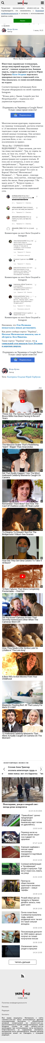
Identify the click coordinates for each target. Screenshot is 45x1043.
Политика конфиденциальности (14, 1003)
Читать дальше (22, 962)
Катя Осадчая (19, 74)
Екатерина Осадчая (16, 377)
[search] (2, 2)
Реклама (5, 1007)
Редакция (5, 1010)
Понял (22, 21)
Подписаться (25, 115)
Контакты (5, 1014)
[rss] (22, 976)
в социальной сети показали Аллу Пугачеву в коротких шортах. (22, 343)
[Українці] (22, 2)
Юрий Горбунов (33, 377)
